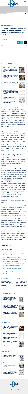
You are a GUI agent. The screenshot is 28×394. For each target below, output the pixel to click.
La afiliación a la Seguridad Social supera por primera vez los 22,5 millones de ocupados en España (10, 91)
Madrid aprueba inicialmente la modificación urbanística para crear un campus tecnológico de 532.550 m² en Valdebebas (14, 259)
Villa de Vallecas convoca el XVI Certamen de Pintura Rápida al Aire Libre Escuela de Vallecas (21, 282)
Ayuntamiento (8, 180)
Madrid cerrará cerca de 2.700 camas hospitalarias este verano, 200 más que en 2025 (10, 306)
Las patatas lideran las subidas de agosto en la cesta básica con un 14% (10, 76)
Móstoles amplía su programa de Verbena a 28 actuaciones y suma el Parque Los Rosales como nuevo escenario (10, 371)
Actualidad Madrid (7, 25)
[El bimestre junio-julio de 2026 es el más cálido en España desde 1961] (22, 85)
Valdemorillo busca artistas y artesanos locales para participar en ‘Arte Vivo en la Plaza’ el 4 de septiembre (10, 357)
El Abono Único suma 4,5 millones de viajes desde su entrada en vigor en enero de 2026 (10, 69)
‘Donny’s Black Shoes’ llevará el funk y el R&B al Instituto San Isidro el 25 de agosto (10, 327)
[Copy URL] (25, 42)
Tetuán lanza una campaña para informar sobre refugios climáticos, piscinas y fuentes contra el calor (10, 314)
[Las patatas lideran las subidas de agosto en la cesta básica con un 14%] (22, 78)
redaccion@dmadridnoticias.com (14, 389)
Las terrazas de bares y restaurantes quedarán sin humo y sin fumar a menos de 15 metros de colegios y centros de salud (10, 100)
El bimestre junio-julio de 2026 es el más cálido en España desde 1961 (10, 84)
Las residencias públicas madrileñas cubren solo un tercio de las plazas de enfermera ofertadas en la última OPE (9, 299)
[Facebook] (18, 42)
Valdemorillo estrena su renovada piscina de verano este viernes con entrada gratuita (10, 364)
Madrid (15, 109)
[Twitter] (21, 42)
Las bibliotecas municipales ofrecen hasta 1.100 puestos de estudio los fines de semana (7, 282)
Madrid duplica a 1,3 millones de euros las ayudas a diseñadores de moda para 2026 (10, 343)
